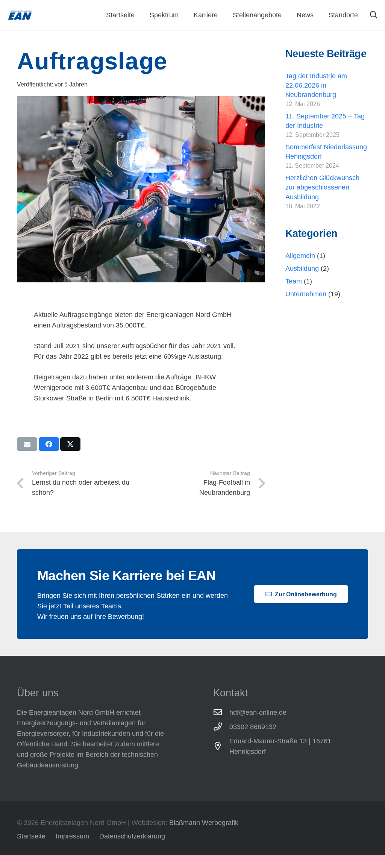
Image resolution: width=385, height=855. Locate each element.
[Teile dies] (49, 444)
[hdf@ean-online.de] (221, 712)
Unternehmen (305, 294)
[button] (373, 15)
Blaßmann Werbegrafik (203, 822)
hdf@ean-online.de (257, 712)
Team (293, 281)
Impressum (72, 836)
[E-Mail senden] (27, 444)
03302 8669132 (252, 727)
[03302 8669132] (221, 727)
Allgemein (300, 255)
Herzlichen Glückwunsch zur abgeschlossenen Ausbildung (322, 187)
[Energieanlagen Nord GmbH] (20, 15)
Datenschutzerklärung (132, 836)
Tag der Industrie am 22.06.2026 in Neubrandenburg (316, 85)
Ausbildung (302, 268)
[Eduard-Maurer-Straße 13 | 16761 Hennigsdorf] (221, 746)
